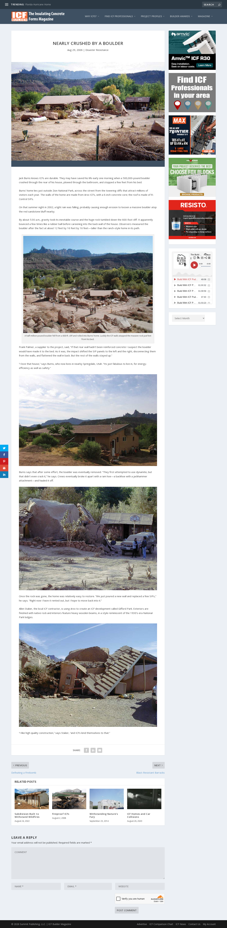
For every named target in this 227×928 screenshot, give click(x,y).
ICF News (181, 924)
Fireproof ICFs (60, 813)
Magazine (204, 16)
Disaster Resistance (97, 50)
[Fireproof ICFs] (69, 799)
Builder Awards (180, 16)
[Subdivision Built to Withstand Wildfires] (32, 799)
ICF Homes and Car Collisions (138, 815)
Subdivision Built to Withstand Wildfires (27, 815)
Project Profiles (151, 16)
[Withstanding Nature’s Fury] (107, 799)
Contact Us (194, 924)
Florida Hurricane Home (38, 4)
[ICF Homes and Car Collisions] (144, 799)
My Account (209, 924)
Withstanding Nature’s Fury (104, 815)
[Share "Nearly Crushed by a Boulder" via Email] (99, 750)
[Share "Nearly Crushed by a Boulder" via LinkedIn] (93, 750)
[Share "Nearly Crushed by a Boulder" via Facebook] (86, 750)
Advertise (142, 924)
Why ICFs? (91, 16)
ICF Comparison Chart (161, 924)
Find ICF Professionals (119, 16)
